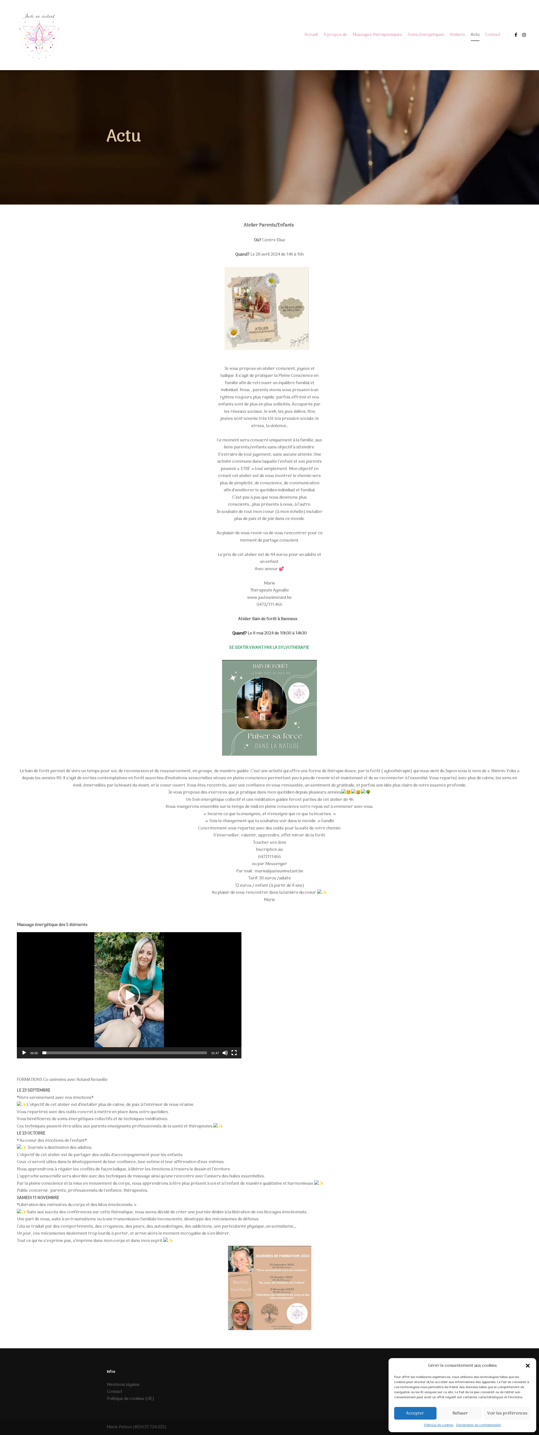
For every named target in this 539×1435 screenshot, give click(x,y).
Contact (114, 1391)
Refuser (460, 1413)
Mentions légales (123, 1384)
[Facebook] (515, 34)
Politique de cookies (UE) (130, 1398)
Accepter (415, 1413)
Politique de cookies (438, 1425)
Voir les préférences (507, 1413)
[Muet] (225, 1053)
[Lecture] (24, 1053)
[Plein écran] (234, 1053)
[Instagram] (524, 34)
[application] (129, 995)
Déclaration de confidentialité (478, 1425)
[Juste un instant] (39, 35)
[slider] (124, 1052)
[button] (528, 1365)
